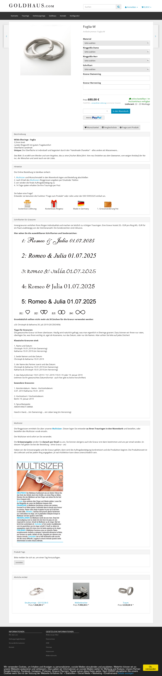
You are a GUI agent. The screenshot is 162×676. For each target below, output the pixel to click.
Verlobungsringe (39, 16)
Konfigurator (75, 16)
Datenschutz (50, 639)
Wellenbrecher (81, 602)
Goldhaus (52, 16)
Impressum (50, 651)
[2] (94, 118)
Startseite (14, 16)
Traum (126, 602)
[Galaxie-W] (6, 36)
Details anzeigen (126, 673)
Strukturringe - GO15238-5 (36, 602)
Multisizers (34, 180)
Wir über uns (13, 635)
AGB (47, 643)
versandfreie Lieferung (98, 103)
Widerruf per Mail (52, 635)
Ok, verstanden (150, 667)
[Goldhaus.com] (31, 5)
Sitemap (49, 647)
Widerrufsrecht (51, 655)
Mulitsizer (20, 177)
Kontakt (63, 16)
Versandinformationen (17, 643)
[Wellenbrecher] (155, 36)
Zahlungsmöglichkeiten (17, 639)
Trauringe (25, 16)
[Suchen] (118, 7)
